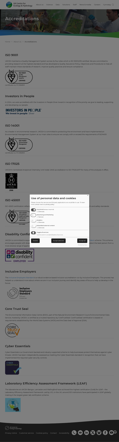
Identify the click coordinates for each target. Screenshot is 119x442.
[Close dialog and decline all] (87, 196)
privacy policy (50, 204)
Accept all (82, 241)
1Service (40, 217)
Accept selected (58, 241)
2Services (40, 211)
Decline (35, 241)
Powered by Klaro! (82, 245)
